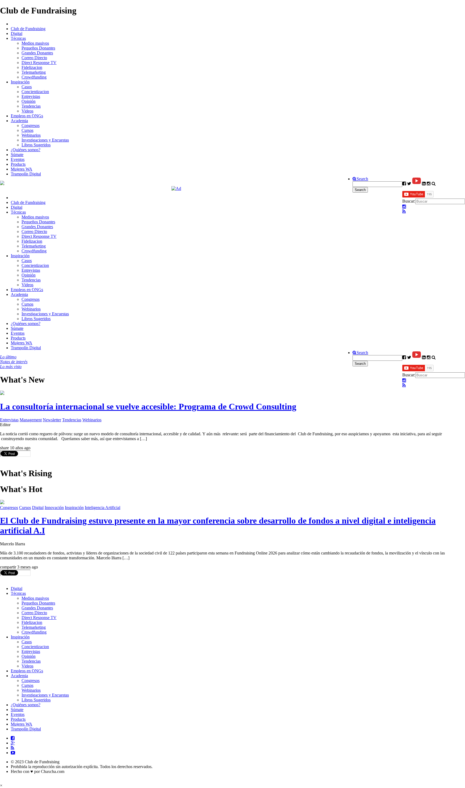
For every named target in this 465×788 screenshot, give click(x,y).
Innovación (54, 507)
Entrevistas (31, 96)
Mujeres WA (21, 169)
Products (18, 164)
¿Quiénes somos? (25, 149)
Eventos (17, 159)
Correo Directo (34, 57)
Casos (27, 86)
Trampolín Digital (26, 174)
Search (362, 179)
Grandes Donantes (37, 53)
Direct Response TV (39, 62)
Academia (19, 120)
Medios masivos (35, 43)
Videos (27, 111)
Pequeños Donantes (38, 48)
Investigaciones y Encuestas (45, 140)
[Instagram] (404, 206)
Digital (16, 33)
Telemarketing (34, 72)
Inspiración (20, 82)
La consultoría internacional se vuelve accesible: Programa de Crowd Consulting (148, 406)
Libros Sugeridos (36, 145)
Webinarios (31, 135)
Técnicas (18, 38)
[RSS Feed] (404, 211)
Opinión (29, 101)
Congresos (31, 125)
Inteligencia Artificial (102, 507)
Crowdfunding (34, 77)
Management (31, 420)
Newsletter (52, 420)
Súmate (17, 154)
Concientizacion (35, 91)
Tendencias (31, 106)
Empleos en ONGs (27, 116)
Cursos (27, 130)
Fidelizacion (32, 67)
